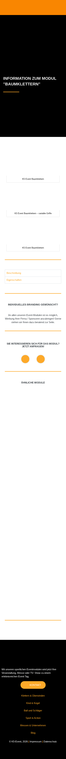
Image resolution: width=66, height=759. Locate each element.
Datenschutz (50, 741)
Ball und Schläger (33, 710)
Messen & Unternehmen (33, 725)
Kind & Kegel (33, 703)
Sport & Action (33, 718)
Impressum (36, 741)
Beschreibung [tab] (14, 273)
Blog (33, 733)
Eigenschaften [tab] (14, 280)
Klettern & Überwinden (33, 695)
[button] (62, 6)
